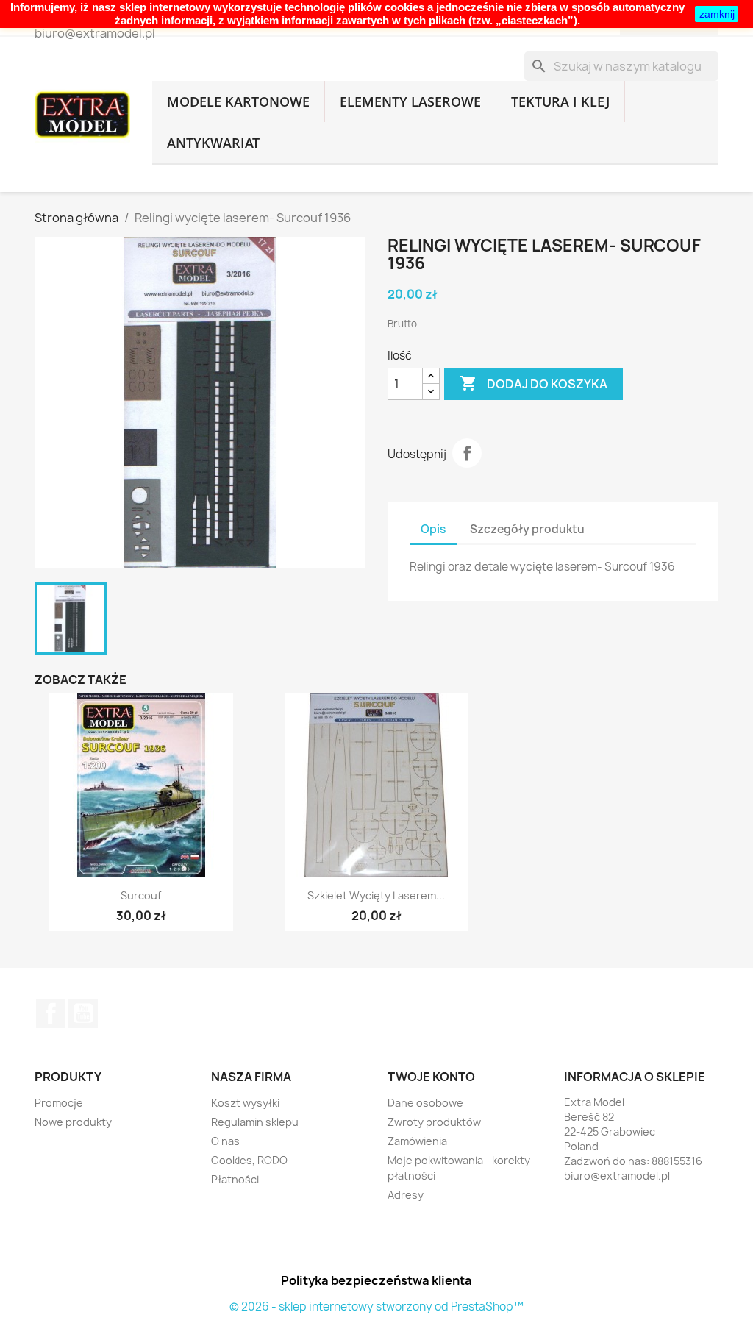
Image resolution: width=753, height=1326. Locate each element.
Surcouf (141, 895)
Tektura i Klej (560, 101)
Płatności (235, 1179)
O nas (225, 1141)
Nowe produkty (73, 1122)
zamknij (717, 14)
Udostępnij (467, 453)
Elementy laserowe (410, 101)
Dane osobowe (425, 1103)
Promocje (59, 1103)
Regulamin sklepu (255, 1122)
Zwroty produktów (434, 1122)
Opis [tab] (433, 529)
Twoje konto (431, 1077)
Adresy (406, 1195)
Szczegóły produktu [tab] (527, 529)
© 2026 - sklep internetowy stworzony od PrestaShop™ (376, 1306)
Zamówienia (417, 1141)
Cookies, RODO (249, 1160)
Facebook (50, 1013)
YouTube (83, 1013)
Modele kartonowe (238, 101)
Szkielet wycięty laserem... (376, 895)
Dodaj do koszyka (533, 383)
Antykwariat (213, 143)
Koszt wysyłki (245, 1103)
